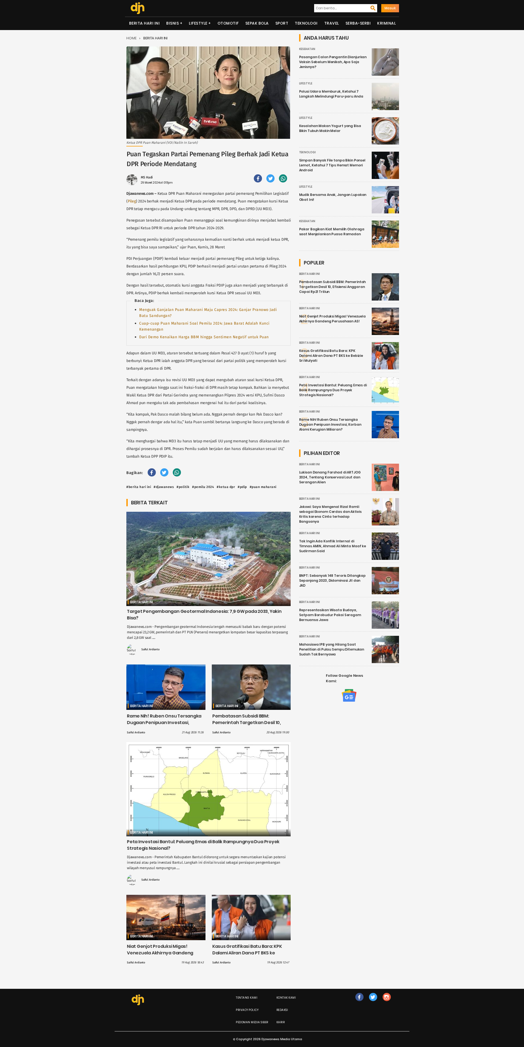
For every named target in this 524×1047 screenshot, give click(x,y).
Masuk (390, 8)
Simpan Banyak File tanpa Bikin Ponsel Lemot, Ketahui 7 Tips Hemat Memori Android (332, 165)
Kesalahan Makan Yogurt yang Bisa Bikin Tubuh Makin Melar (330, 128)
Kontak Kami (286, 998)
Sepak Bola (257, 23)
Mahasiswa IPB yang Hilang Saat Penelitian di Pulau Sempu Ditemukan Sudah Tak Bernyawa (331, 649)
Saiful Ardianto (150, 649)
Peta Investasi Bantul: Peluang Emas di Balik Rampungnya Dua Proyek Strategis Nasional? (333, 390)
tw (373, 1002)
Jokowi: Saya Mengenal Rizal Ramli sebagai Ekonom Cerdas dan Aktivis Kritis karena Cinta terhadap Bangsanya (330, 514)
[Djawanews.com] (137, 8)
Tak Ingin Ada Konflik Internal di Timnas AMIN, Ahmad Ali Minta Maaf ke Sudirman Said (332, 546)
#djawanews (164, 487)
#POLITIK (183, 487)
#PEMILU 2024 (203, 487)
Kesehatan (307, 49)
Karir (280, 1022)
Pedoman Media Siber (252, 1022)
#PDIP (242, 487)
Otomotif (228, 23)
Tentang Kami (246, 998)
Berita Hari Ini (144, 23)
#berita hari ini (138, 487)
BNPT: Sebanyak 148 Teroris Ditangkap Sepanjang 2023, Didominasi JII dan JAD (332, 580)
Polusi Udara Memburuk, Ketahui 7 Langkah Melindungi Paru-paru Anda (331, 94)
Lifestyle (198, 23)
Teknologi (306, 23)
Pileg (132, 201)
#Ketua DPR (226, 487)
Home (131, 38)
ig (386, 1002)
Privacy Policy (247, 1010)
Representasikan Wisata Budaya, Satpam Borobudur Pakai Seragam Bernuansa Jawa (330, 615)
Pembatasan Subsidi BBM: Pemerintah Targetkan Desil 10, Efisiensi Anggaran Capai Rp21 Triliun (246, 726)
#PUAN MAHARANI (263, 487)
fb (359, 1002)
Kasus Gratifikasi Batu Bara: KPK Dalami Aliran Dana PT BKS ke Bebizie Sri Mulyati (247, 953)
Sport (281, 23)
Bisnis (172, 23)
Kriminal (386, 23)
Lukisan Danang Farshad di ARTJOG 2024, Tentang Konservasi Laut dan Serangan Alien (330, 477)
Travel (331, 23)
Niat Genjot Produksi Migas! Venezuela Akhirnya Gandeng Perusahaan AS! (160, 953)
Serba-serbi (358, 23)
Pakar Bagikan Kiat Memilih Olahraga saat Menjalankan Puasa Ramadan (332, 231)
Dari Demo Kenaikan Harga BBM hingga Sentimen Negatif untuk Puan (204, 337)
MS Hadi (147, 177)
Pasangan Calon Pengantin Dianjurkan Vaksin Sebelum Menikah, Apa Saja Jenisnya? (333, 62)
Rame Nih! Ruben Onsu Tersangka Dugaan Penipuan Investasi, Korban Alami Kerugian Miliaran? (164, 722)
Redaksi (282, 1010)
